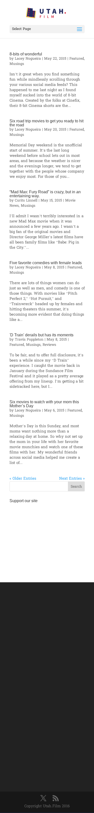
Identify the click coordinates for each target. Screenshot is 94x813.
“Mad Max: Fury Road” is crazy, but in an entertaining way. (45, 194)
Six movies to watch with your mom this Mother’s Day (44, 404)
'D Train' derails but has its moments (41, 335)
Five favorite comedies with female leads (46, 263)
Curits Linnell (26, 200)
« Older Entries (23, 478)
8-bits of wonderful (26, 54)
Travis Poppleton (29, 339)
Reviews (49, 345)
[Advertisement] (47, 536)
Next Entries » (72, 478)
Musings (17, 64)
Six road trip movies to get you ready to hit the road (46, 123)
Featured (76, 58)
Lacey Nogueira (28, 58)
